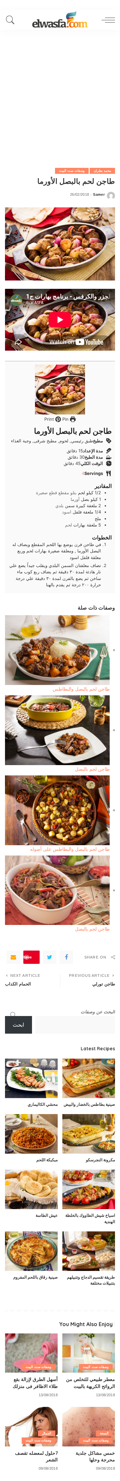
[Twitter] (49, 957)
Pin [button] (65, 419)
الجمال (46, 1433)
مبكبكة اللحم (47, 1159)
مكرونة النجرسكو (100, 1159)
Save (27, 957)
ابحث (18, 1025)
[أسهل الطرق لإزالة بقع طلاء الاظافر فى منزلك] (31, 1353)
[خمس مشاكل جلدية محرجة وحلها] (88, 1426)
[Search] (12, 20)
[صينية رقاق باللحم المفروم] (31, 1251)
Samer (99, 194)
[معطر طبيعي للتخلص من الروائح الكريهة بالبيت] (88, 1353)
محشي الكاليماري (43, 1104)
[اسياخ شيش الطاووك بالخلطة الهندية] (88, 1189)
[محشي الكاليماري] (31, 1078)
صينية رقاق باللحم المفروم (35, 1277)
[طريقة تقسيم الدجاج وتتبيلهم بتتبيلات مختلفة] (88, 1251)
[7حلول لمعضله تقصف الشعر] (31, 1426)
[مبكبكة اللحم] (31, 1134)
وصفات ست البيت (72, 170)
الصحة (104, 1433)
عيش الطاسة (47, 1215)
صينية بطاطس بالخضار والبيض (89, 1104)
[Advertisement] (60, 93)
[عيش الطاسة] (31, 1189)
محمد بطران (102, 170)
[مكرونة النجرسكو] (88, 1134)
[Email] (13, 957)
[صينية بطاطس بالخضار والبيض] (88, 1078)
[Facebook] (66, 957)
